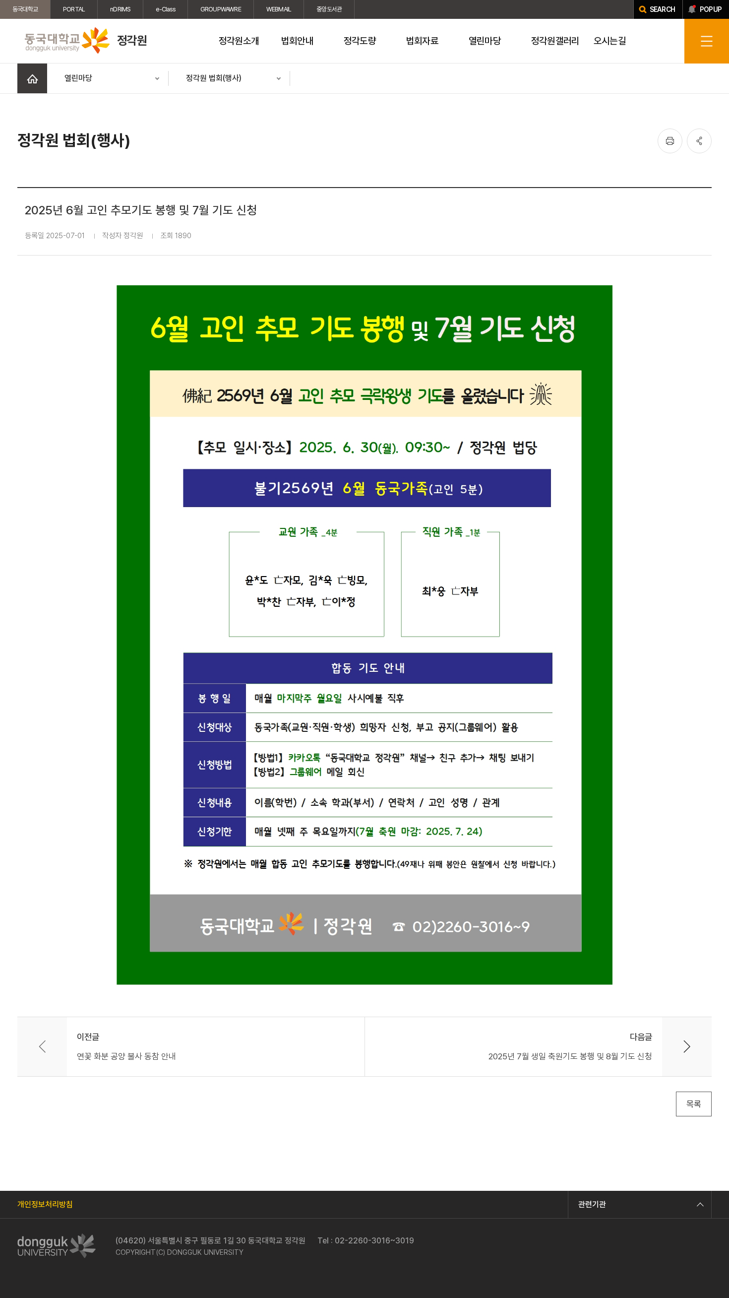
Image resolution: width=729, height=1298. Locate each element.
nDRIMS (120, 9)
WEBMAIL (278, 9)
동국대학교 (25, 9)
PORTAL (74, 9)
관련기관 (592, 1204)
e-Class (165, 9)
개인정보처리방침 (45, 1204)
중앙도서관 (329, 9)
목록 (693, 1104)
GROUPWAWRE (220, 9)
